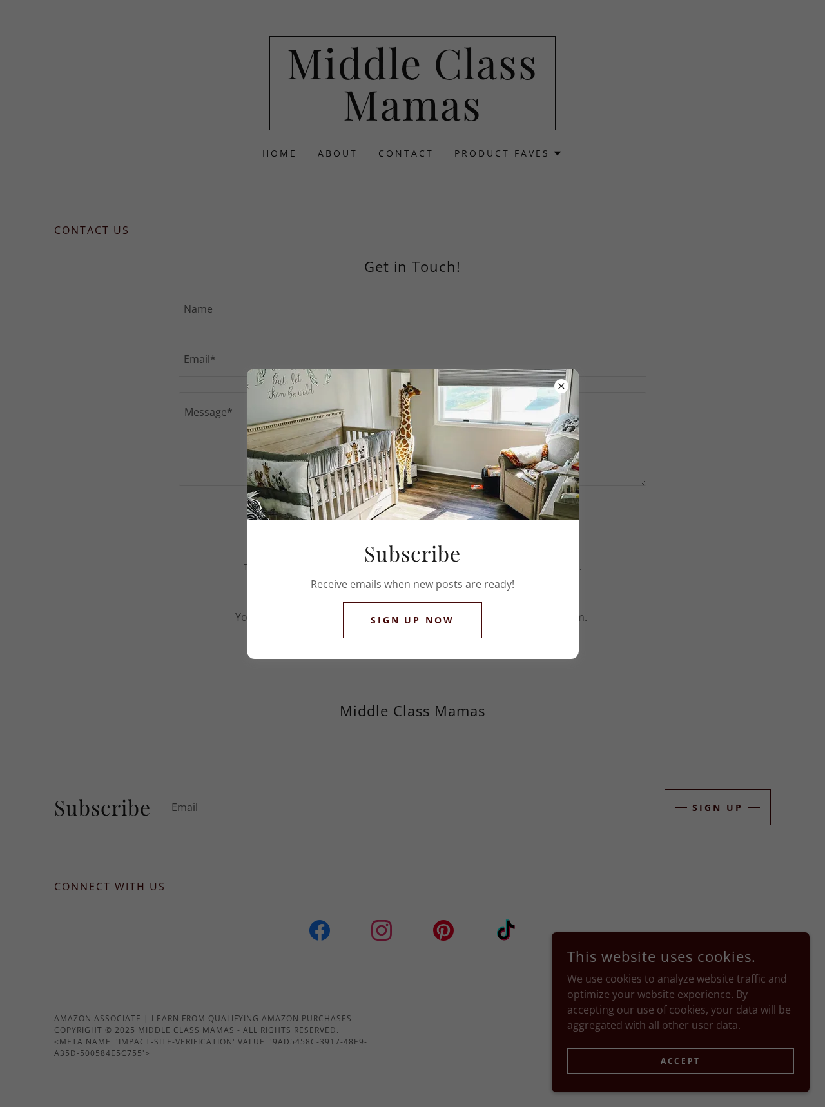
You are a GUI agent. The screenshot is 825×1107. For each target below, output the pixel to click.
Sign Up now (413, 620)
